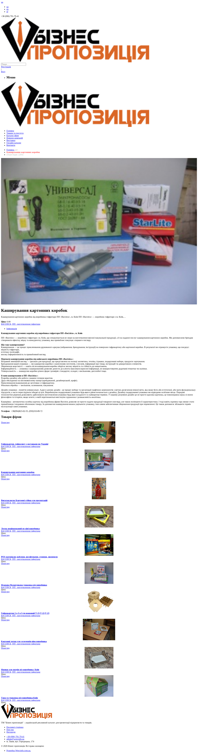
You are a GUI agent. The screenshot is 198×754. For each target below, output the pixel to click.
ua (7, 7)
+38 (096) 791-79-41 (15, 736)
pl (7, 11)
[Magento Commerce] (99, 125)
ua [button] (2, 2)
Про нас (10, 729)
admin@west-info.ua (15, 739)
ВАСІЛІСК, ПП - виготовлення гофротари (20, 324)
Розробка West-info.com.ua (18, 750)
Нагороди (10, 732)
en (7, 9)
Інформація (11, 329)
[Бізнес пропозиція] (99, 61)
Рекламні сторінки (14, 727)
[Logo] (34, 718)
